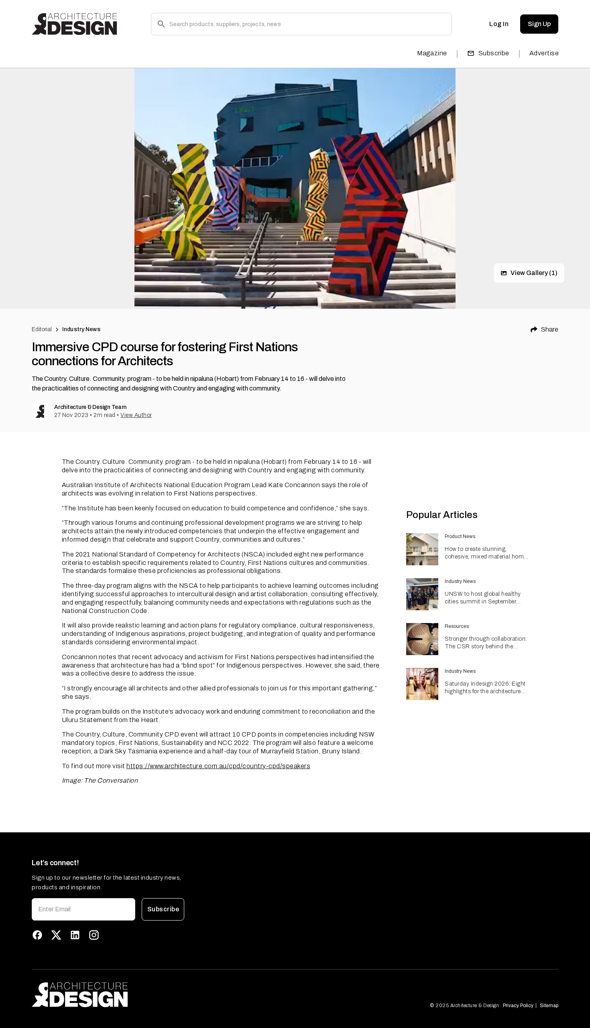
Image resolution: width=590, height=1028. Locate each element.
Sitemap (549, 1005)
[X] (56, 935)
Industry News (81, 329)
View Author (136, 415)
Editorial (42, 329)
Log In (499, 23)
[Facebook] (37, 935)
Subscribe (493, 53)
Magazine (432, 53)
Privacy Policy (518, 1005)
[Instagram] (94, 935)
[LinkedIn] (75, 935)
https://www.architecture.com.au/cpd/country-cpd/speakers (218, 766)
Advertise (544, 53)
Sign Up (539, 23)
